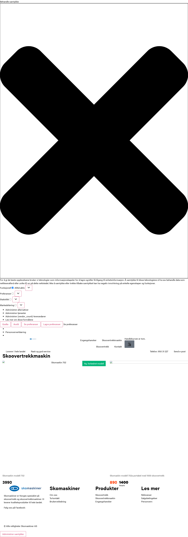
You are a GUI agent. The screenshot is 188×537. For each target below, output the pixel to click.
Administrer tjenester (16, 313)
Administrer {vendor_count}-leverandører (26, 316)
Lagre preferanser (52, 324)
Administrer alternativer (17, 309)
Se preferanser (31, 324)
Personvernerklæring (16, 332)
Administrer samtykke (13, 534)
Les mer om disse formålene (19, 319)
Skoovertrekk (102, 346)
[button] (94, 140)
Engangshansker (88, 340)
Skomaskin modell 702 (13, 475)
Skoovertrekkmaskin (112, 340)
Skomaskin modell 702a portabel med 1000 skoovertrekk (137, 475)
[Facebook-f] (7, 517)
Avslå (16, 324)
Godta (5, 324)
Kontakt (118, 346)
